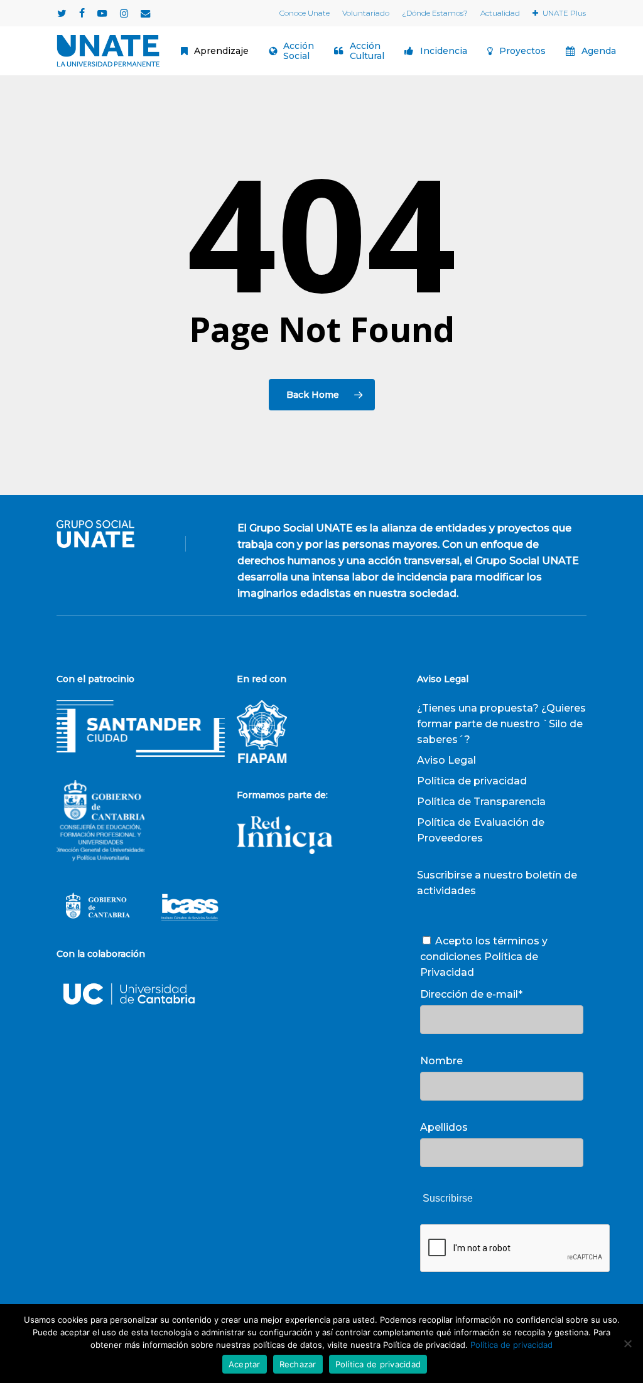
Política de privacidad (472, 781)
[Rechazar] (627, 1343)
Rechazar (297, 1364)
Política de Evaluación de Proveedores (480, 830)
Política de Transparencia (481, 802)
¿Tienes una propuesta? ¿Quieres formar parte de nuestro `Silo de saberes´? (501, 723)
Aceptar (245, 1364)
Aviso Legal (446, 760)
